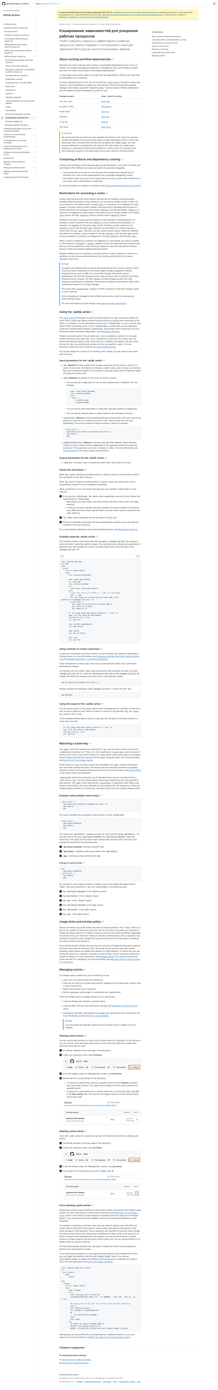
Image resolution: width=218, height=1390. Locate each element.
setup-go (104, 122)
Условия (79, 1382)
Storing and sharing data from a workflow (123, 185)
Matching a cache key (110, 331)
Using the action (75, 312)
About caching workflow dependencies (85, 59)
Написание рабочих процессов (85, 24)
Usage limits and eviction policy (80, 921)
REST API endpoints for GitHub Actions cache (110, 1337)
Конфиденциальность (92, 1382)
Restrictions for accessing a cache (82, 193)
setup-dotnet (106, 127)
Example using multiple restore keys (79, 795)
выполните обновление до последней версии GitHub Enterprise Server (137, 15)
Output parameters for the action (81, 458)
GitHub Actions (11, 15)
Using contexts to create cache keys (79, 649)
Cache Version (135, 770)
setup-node (105, 101)
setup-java (105, 111)
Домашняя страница (12, 10)
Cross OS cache (70, 450)
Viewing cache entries (71, 1035)
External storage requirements (113, 303)
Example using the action (77, 536)
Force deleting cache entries (75, 1205)
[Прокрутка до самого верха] (213, 1385)
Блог (139, 1382)
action (113, 82)
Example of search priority (70, 863)
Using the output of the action (80, 703)
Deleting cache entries (71, 1131)
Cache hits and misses (106, 347)
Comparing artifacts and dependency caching (89, 159)
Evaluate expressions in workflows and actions (87, 659)
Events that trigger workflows (100, 1262)
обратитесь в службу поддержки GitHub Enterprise (88, 17)
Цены (115, 1382)
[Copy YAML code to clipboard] (137, 556)
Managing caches (106, 956)
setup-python (106, 106)
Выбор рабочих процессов (109, 24)
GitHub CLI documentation (97, 1016)
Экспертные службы (127, 1382)
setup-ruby (105, 117)
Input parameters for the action (80, 360)
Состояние (107, 1382)
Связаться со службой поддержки (75, 1363)
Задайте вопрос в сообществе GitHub (76, 1360)
